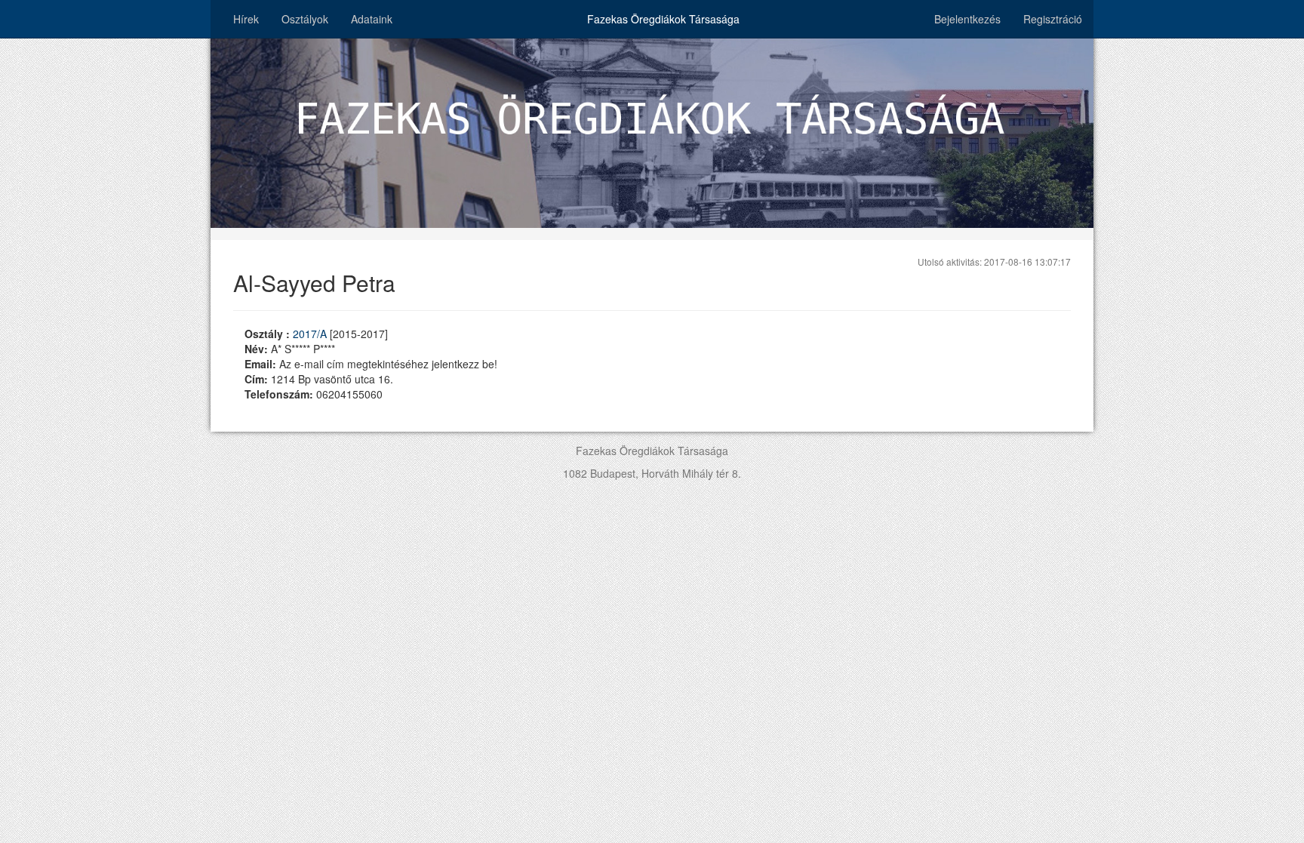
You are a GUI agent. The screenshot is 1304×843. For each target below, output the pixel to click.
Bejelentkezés (967, 18)
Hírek (246, 18)
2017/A (311, 333)
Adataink (371, 18)
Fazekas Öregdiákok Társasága (663, 18)
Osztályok (304, 18)
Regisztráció (1052, 18)
